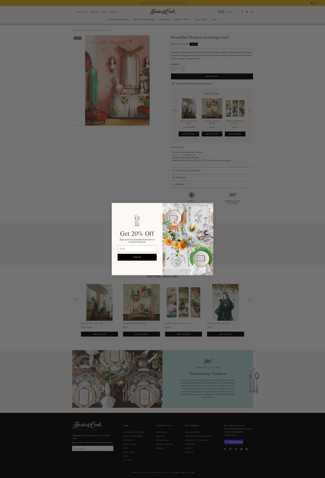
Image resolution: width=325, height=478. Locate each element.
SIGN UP (137, 257)
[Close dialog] (210, 206)
